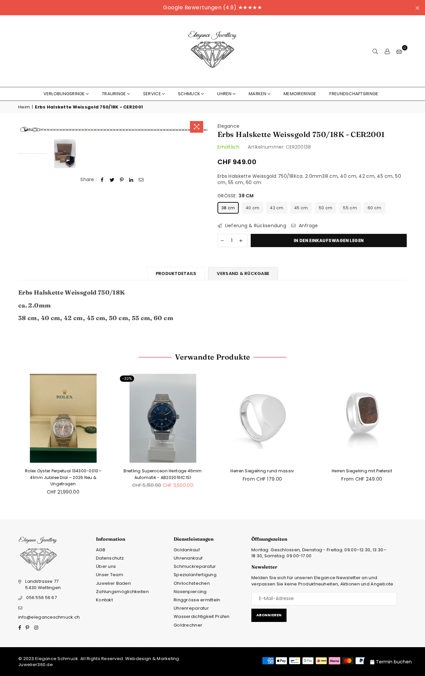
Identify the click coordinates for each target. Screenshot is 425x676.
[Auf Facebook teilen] (102, 179)
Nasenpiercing (190, 591)
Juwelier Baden (113, 583)
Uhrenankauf (188, 558)
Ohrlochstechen (192, 583)
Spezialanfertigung (195, 575)
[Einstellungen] (387, 51)
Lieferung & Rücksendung (254, 226)
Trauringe (114, 94)
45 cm (301, 208)
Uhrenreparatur (191, 608)
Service (152, 94)
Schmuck (189, 94)
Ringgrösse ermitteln (197, 600)
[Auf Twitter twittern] (112, 179)
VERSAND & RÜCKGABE (243, 273)
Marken (258, 94)
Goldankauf (187, 550)
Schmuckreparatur (195, 566)
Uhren (224, 94)
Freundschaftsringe (353, 94)
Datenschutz (110, 558)
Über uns (106, 566)
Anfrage (307, 226)
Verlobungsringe (64, 94)
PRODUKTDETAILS (176, 273)
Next (202, 129)
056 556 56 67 (41, 597)
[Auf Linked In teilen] (131, 179)
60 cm (374, 208)
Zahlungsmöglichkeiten (122, 591)
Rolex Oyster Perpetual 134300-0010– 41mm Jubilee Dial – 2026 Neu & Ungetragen (63, 477)
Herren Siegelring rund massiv (262, 471)
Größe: (235, 196)
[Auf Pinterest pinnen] (121, 179)
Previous (24, 129)
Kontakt (104, 600)
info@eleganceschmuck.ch (49, 617)
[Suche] (375, 51)
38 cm (228, 208)
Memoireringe (300, 94)
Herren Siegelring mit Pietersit (362, 471)
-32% (127, 378)
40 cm (252, 208)
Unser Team (109, 575)
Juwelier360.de (35, 664)
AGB (100, 550)
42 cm (276, 208)
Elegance (228, 126)
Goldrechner (188, 625)
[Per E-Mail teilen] (141, 179)
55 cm (350, 208)
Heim (24, 107)
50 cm (325, 208)
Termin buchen (394, 661)
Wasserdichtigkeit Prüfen (202, 616)
